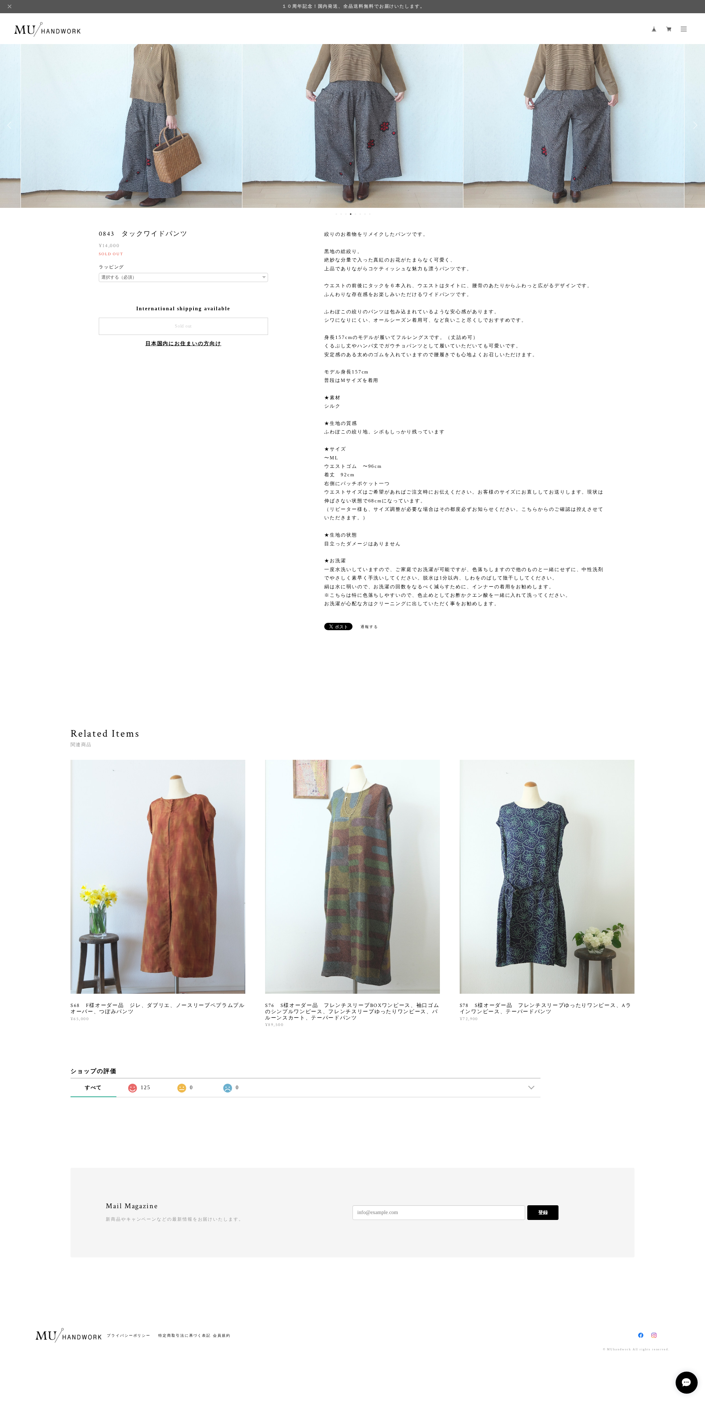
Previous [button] (11, 125)
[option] (131, 125)
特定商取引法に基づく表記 (184, 1335)
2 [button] (341, 214)
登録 (543, 1212)
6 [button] (360, 214)
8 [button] (369, 214)
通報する (369, 627)
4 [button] (350, 214)
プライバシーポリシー (129, 1335)
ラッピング (111, 267)
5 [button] (355, 214)
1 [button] (336, 214)
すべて (93, 1087)
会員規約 (222, 1335)
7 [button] (365, 214)
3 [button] (346, 214)
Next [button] (694, 125)
